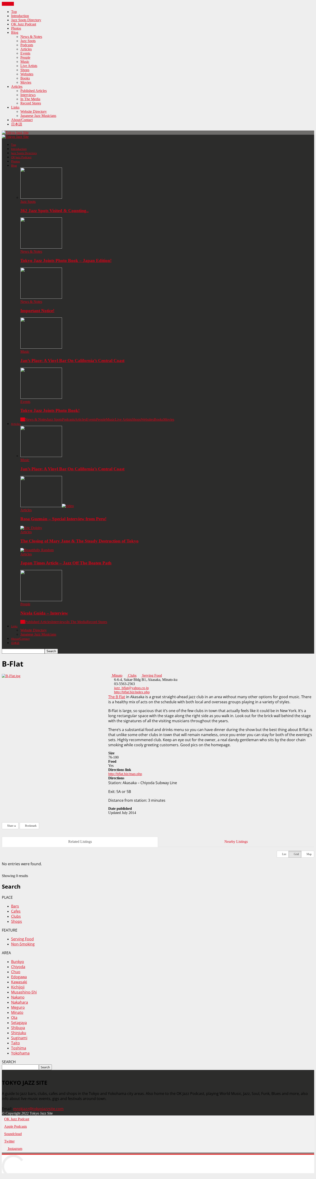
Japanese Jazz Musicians (38, 116)
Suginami (19, 1037)
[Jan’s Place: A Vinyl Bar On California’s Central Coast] (41, 347)
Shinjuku (18, 1032)
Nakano (18, 997)
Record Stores (30, 103)
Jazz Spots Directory (26, 20)
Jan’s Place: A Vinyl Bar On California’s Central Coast (72, 360)
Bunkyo (17, 961)
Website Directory (33, 111)
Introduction (20, 16)
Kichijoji (18, 987)
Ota (14, 1017)
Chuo (15, 971)
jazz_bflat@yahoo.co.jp (131, 688)
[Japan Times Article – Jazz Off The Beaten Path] (37, 550)
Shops (24, 70)
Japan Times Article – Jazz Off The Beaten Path (66, 563)
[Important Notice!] (41, 297)
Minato (116, 675)
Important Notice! (37, 310)
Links (15, 107)
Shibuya (18, 1027)
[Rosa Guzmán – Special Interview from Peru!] (47, 506)
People (25, 57)
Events (25, 53)
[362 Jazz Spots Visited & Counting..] (41, 197)
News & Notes (31, 37)
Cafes (16, 911)
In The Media (30, 99)
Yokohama (20, 1053)
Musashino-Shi (24, 992)
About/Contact (22, 120)
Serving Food (151, 675)
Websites (26, 74)
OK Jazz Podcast (23, 24)
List (283, 854)
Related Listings (80, 842)
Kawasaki (19, 981)
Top (14, 12)
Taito (15, 1042)
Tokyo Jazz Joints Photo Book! (50, 410)
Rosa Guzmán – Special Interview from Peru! (63, 518)
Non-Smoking (23, 944)
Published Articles (33, 91)
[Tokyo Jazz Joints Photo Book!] (41, 397)
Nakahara (19, 1002)
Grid (296, 854)
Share (10, 825)
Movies (25, 82)
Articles (26, 49)
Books (25, 78)
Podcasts (26, 45)
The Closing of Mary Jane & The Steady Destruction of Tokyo (79, 541)
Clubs (131, 675)
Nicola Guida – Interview (44, 613)
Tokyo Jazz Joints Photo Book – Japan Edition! (66, 260)
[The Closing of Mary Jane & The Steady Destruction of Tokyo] (31, 528)
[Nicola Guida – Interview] (41, 600)
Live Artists (28, 66)
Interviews (28, 95)
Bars (15, 906)
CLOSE (8, 4)
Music (24, 62)
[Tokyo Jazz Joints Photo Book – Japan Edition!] (41, 247)
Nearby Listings (236, 842)
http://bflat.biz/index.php (132, 692)
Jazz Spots (28, 41)
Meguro (18, 1007)
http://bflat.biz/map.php (125, 774)
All (22, 419)
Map (309, 854)
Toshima (18, 1048)
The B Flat (116, 696)
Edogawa (19, 976)
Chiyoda (18, 966)
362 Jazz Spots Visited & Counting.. (54, 210)
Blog (14, 32)
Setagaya (19, 1022)
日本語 (16, 124)
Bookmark (30, 825)
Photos (16, 28)
